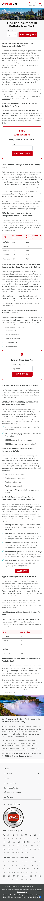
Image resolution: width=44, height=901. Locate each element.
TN (30, 849)
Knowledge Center (11, 788)
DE (35, 835)
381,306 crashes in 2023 (31, 619)
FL (39, 835)
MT (38, 842)
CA (22, 835)
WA (13, 853)
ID (12, 838)
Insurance (8, 774)
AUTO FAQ (22, 571)
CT (31, 835)
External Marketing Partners (12, 897)
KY (33, 838)
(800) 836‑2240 (7, 756)
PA (13, 849)
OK (4, 849)
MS (28, 842)
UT (39, 849)
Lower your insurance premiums (14, 317)
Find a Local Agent (14, 792)
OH (37, 846)
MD (9, 842)
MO (33, 842)
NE (4, 872)
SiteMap (10, 797)
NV (4, 846)
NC (27, 846)
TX (35, 849)
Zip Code (10, 31)
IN (20, 838)
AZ (13, 835)
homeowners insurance (18, 276)
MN (23, 842)
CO (26, 835)
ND (32, 846)
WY (26, 853)
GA (4, 838)
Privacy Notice (29, 895)
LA (37, 838)
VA (8, 853)
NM (18, 846)
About (7, 778)
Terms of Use (7, 895)
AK (8, 835)
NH (9, 846)
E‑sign (38, 895)
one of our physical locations (22, 753)
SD (26, 849)
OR (9, 849)
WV (17, 853)
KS (28, 838)
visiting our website (23, 756)
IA (24, 838)
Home (7, 769)
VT (4, 853)
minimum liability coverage (26, 179)
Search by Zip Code (18, 365)
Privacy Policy (18, 895)
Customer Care (10, 783)
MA (14, 842)
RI (17, 849)
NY (23, 846)
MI (19, 842)
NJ (13, 846)
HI (8, 838)
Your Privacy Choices (31, 897)
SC (22, 849)
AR (17, 835)
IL (16, 838)
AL (4, 835)
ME (4, 842)
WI (22, 853)
